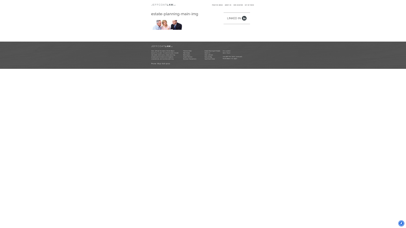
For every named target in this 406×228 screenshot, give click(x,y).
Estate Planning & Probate (212, 51)
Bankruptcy (186, 55)
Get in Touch (249, 5)
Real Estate (186, 53)
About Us (228, 5)
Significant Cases (210, 59)
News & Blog (208, 57)
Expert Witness (187, 57)
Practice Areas (217, 5)
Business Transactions (189, 59)
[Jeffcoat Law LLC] (163, 5)
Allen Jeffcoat (209, 55)
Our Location (238, 5)
